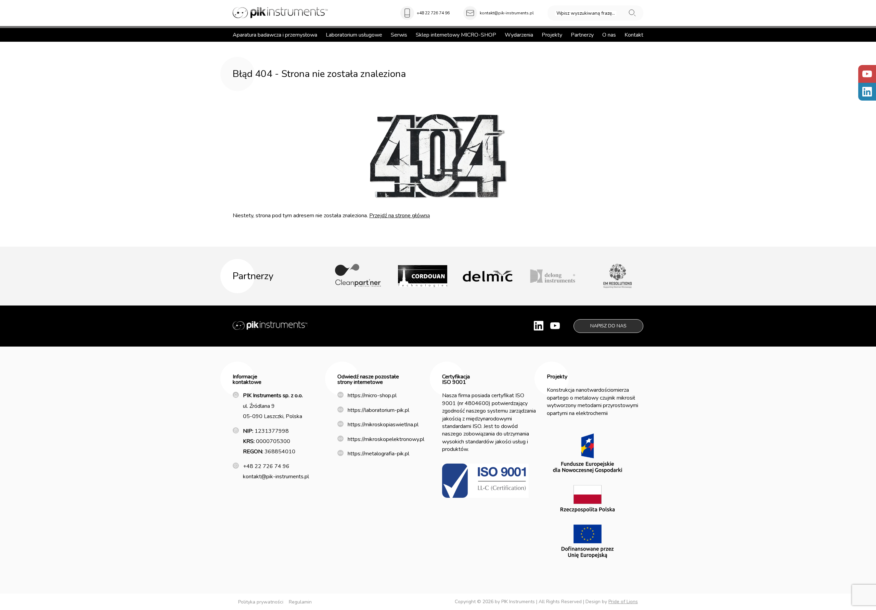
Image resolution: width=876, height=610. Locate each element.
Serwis (399, 35)
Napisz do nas (608, 326)
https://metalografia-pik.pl (378, 453)
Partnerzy (582, 35)
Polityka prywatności (260, 602)
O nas (609, 35)
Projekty (552, 35)
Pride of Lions (623, 601)
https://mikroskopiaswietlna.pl (383, 424)
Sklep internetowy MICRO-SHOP (456, 35)
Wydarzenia (519, 35)
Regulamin (300, 602)
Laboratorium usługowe (354, 35)
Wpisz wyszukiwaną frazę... (585, 13)
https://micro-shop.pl (372, 395)
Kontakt (633, 35)
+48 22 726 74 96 (433, 13)
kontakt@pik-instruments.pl (507, 13)
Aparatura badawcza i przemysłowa (275, 35)
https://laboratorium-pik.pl (378, 410)
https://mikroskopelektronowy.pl (386, 439)
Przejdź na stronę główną (399, 215)
